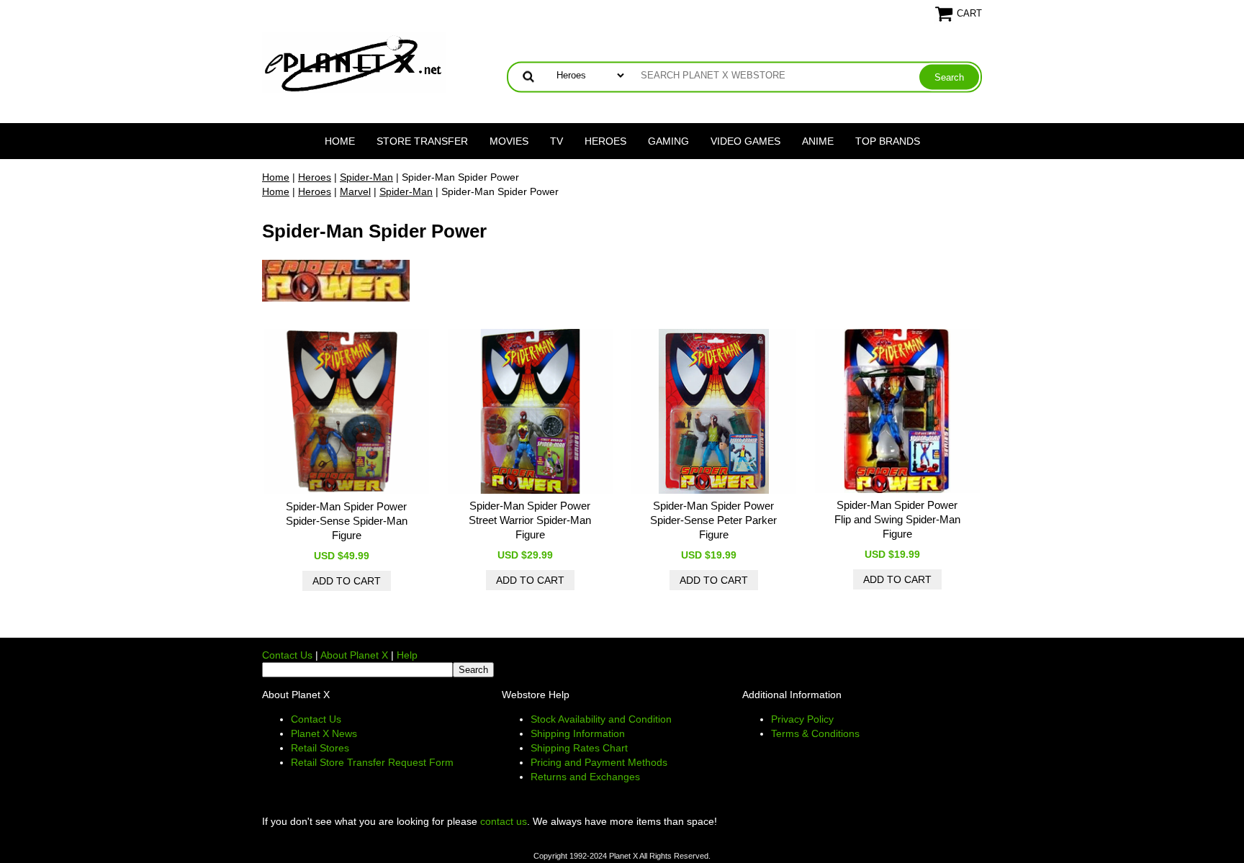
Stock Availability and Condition (601, 719)
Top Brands (887, 141)
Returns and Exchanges (585, 776)
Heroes (605, 141)
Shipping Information (578, 733)
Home (340, 141)
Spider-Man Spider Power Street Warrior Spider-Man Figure (530, 520)
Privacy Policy (802, 719)
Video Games (745, 141)
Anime (818, 141)
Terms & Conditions (815, 733)
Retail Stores (320, 748)
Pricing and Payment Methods (599, 762)
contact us (503, 821)
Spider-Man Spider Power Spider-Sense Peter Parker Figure (713, 520)
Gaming (668, 141)
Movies (509, 141)
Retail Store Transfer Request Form (372, 762)
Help (407, 655)
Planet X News (324, 733)
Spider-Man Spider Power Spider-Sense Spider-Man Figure (346, 520)
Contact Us (287, 655)
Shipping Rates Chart (579, 748)
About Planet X (354, 655)
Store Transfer (422, 141)
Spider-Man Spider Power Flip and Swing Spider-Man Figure (897, 519)
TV (556, 141)
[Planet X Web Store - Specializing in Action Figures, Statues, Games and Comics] (354, 62)
